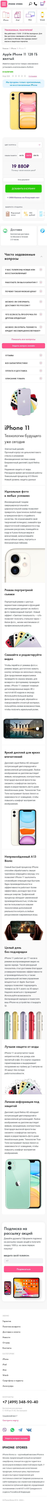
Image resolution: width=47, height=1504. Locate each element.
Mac (5, 1369)
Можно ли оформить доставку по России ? (17, 303)
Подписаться (23, 1269)
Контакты (7, 1348)
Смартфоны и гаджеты (13, 1380)
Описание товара (15, 378)
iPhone (13, 48)
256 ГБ (36, 155)
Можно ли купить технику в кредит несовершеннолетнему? (22, 329)
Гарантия (7, 1321)
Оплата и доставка (16, 370)
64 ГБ (21, 155)
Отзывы (9, 355)
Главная (5, 48)
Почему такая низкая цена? (20, 291)
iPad (5, 1364)
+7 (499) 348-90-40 (20, 1401)
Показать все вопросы (23, 339)
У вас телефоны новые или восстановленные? (20, 271)
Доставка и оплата (11, 1332)
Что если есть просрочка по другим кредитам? (21, 316)
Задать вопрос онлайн (23, 345)
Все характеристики (16, 363)
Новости (6, 1337)
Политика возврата (11, 1326)
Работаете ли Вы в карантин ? (21, 282)
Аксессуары (8, 1386)
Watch (5, 1375)
